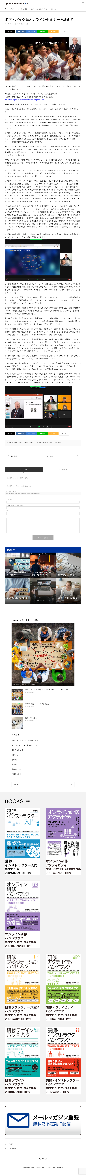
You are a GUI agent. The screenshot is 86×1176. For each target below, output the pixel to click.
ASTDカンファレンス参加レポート (25, 740)
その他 (26, 24)
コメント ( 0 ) (23, 469)
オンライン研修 (19, 24)
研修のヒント (17, 769)
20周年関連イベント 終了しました (37, 704)
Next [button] (71, 654)
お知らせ (15, 755)
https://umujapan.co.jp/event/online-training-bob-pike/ (24, 100)
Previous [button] (14, 654)
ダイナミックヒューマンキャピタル (23, 442)
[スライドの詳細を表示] (43, 654)
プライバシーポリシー (11, 1148)
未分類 (14, 764)
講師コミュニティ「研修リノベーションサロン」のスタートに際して (48, 689)
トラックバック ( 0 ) (62, 469)
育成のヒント (17, 774)
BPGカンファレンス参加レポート (24, 745)
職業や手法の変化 (31, 718)
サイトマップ (8, 1144)
